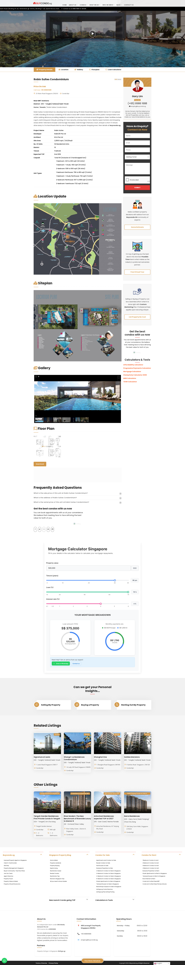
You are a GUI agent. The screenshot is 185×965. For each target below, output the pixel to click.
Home (65, 5)
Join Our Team (8, 873)
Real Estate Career (55, 871)
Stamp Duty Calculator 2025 (135, 375)
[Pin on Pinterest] (48, 529)
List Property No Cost (137, 317)
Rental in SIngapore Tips (57, 879)
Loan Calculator (114, 69)
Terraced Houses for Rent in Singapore (154, 876)
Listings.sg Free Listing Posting (105, 892)
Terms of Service (41, 963)
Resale (42, 107)
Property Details (45, 69)
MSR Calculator (129, 378)
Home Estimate (137, 227)
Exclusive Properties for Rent (151, 871)
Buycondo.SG (131, 217)
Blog (118, 5)
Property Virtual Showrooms (12, 884)
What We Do (94, 5)
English (159, 963)
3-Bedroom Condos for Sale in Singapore (108, 873)
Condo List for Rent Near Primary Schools (155, 884)
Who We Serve (108, 5)
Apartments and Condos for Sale (106, 860)
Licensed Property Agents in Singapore (15, 860)
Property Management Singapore (14, 868)
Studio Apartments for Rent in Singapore (155, 873)
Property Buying (54, 865)
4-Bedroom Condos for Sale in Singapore (108, 876)
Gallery (80, 69)
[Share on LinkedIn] (52, 529)
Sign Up (148, 3)
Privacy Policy (53, 963)
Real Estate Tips (55, 876)
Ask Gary (6, 865)
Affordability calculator (133, 365)
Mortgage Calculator (132, 371)
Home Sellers (54, 860)
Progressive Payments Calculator (137, 368)
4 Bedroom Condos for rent (151, 868)
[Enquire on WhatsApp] (4, 960)
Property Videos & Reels (11, 881)
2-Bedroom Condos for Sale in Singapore (108, 871)
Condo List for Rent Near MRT (151, 881)
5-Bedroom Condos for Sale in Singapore (108, 879)
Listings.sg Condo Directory (104, 889)
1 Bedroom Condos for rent (151, 860)
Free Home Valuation (92, 961)
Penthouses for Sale (102, 865)
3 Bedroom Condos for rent (151, 865)
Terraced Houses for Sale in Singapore (107, 884)
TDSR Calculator (130, 382)
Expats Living (54, 868)
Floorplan (95, 69)
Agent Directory (8, 876)
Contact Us (128, 5)
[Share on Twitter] (39, 529)
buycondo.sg (115, 125)
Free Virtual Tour (137, 272)
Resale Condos (54, 873)
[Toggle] (41, 854)
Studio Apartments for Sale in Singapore (108, 881)
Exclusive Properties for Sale (104, 868)
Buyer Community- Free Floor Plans (14, 871)
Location (64, 69)
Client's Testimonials (10, 863)
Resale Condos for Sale (103, 863)
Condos (83, 5)
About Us (72, 5)
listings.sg (61, 951)
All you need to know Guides (58, 881)
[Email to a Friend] (43, 529)
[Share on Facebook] (35, 529)
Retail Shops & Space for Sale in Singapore (108, 886)
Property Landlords (55, 863)
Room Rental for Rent (149, 879)
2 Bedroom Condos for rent (151, 863)
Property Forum (8, 879)
